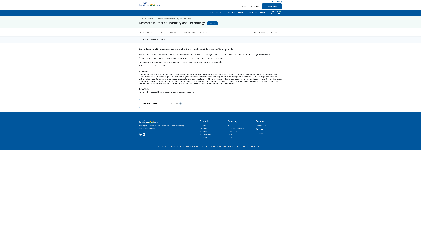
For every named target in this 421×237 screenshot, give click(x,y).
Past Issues (174, 32)
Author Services (235, 13)
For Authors (204, 131)
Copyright (232, 134)
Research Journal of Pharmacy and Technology (174, 18)
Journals (151, 18)
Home (141, 18)
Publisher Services (256, 13)
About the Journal (146, 32)
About (230, 125)
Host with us (272, 6)
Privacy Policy (233, 131)
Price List (203, 137)
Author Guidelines (189, 32)
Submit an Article (259, 32)
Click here (174, 103)
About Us (245, 6)
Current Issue (161, 32)
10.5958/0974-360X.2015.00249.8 (239, 55)
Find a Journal (216, 13)
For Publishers (205, 134)
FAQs (230, 137)
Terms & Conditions (236, 128)
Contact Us (255, 6)
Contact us (260, 133)
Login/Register (262, 125)
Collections (204, 128)
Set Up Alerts (274, 32)
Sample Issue (204, 32)
